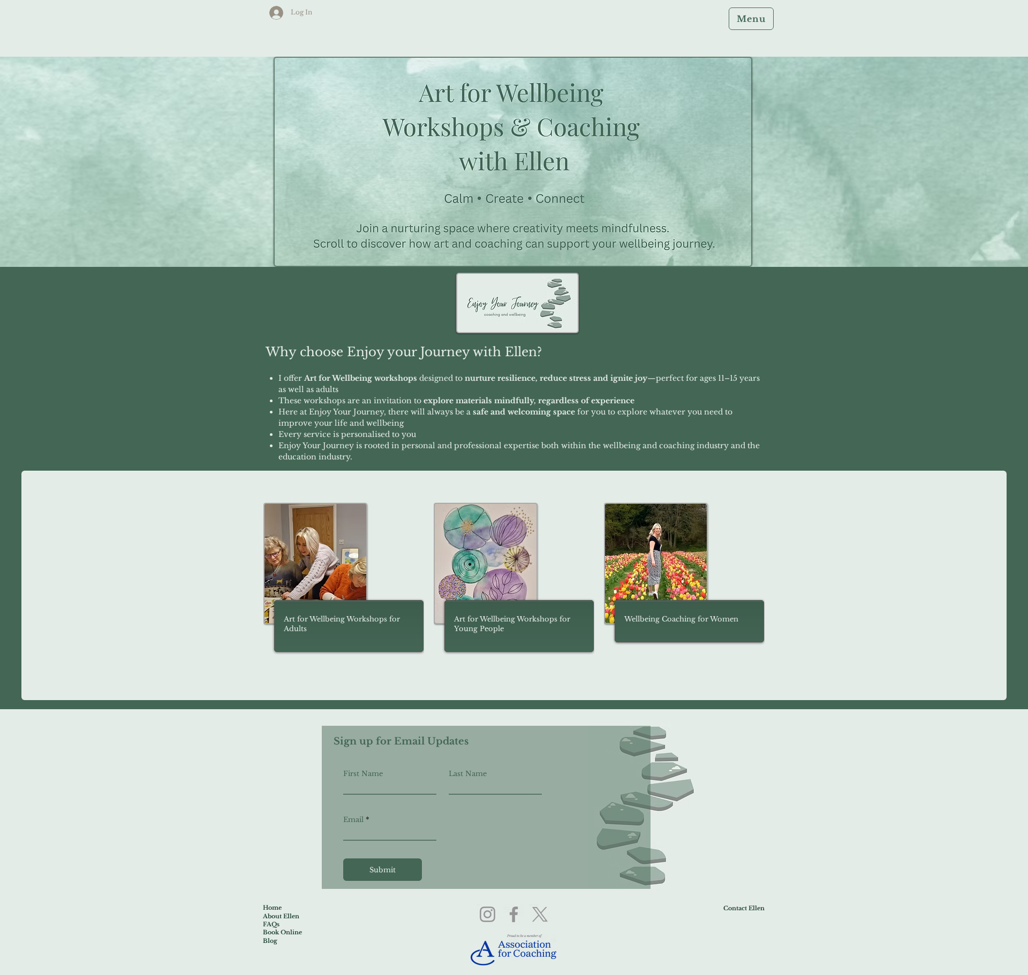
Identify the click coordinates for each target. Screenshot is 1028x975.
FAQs (271, 924)
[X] (540, 914)
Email (353, 819)
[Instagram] (487, 914)
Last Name (468, 773)
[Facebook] (513, 914)
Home (272, 907)
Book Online (282, 932)
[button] (751, 18)
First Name (363, 773)
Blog (270, 941)
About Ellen (281, 916)
